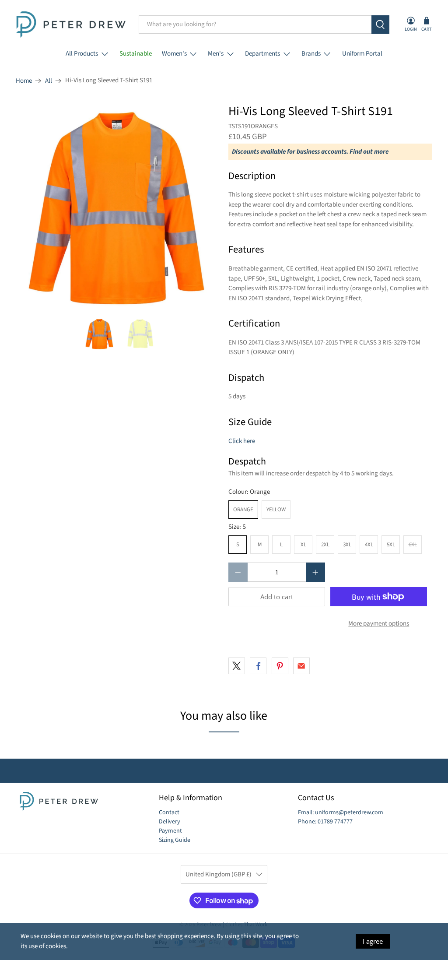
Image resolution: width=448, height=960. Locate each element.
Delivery (169, 821)
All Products (82, 53)
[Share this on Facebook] (258, 666)
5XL (391, 545)
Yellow (276, 509)
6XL (413, 545)
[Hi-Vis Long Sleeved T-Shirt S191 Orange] (118, 207)
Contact (169, 812)
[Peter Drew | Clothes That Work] (71, 24)
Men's (216, 53)
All (48, 80)
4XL (369, 545)
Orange (243, 509)
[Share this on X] (236, 666)
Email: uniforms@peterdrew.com (340, 812)
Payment (170, 830)
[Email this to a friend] (301, 666)
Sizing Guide (174, 840)
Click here (241, 441)
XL (303, 545)
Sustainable (135, 53)
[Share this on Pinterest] (280, 666)
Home (24, 80)
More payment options (378, 623)
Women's (174, 53)
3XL (347, 545)
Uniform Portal (362, 53)
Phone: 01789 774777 (325, 821)
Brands (311, 53)
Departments (262, 53)
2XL (325, 545)
